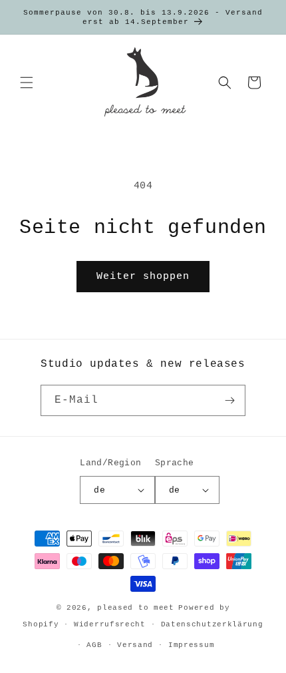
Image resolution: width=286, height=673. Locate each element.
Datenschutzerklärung (212, 624)
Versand (135, 645)
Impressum (191, 645)
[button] (26, 82)
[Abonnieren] (230, 400)
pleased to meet (135, 608)
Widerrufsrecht (110, 624)
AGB (94, 645)
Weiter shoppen (143, 276)
